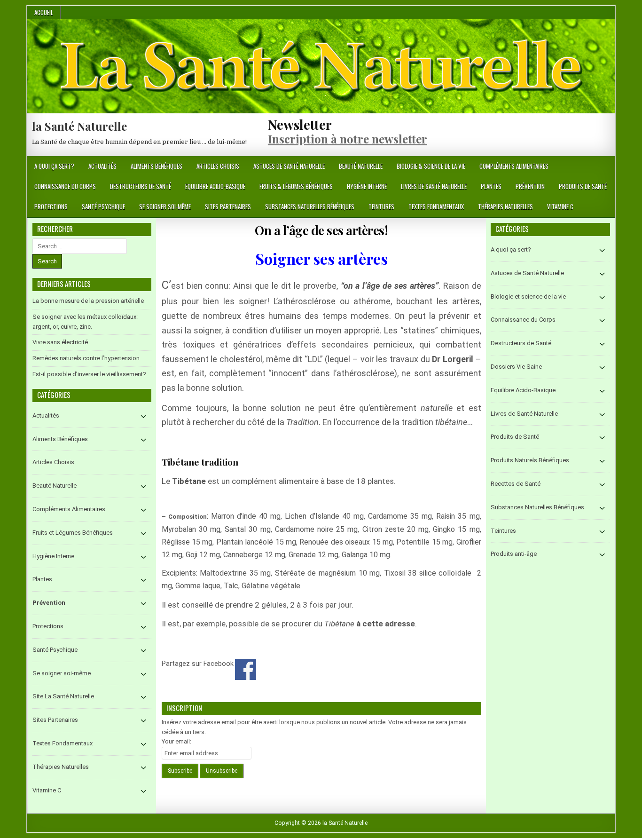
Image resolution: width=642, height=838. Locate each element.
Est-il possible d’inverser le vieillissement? (89, 374)
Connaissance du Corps (65, 186)
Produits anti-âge (514, 553)
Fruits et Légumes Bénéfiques (72, 532)
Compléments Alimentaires (513, 166)
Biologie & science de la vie (431, 166)
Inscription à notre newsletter (347, 138)
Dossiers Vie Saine (516, 366)
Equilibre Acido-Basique (215, 186)
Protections (51, 206)
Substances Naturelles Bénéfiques (309, 206)
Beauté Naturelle (361, 166)
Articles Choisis (217, 166)
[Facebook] (596, 166)
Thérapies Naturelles (505, 206)
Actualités (102, 166)
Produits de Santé (583, 186)
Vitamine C (560, 206)
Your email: (176, 741)
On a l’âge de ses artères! (321, 230)
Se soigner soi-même (165, 206)
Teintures (381, 206)
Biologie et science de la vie (528, 296)
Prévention (530, 186)
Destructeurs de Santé (140, 186)
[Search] (607, 166)
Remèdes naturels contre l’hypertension (86, 358)
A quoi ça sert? (54, 166)
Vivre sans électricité (60, 342)
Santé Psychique (103, 206)
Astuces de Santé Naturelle (289, 166)
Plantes (491, 186)
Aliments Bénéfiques (156, 166)
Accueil (43, 12)
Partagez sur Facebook (245, 669)
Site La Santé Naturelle (63, 696)
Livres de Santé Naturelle (434, 186)
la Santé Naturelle (79, 126)
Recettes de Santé (515, 483)
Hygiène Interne (367, 186)
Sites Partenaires (228, 206)
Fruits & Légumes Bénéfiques (296, 186)
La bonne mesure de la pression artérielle (88, 300)
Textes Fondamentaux (436, 206)
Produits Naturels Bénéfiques (530, 460)
